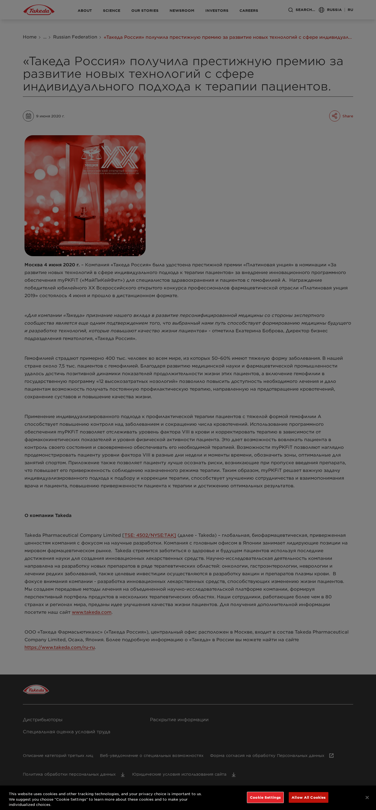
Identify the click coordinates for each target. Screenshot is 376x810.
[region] (188, 798)
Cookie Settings (265, 797)
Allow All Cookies (308, 797)
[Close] (367, 797)
